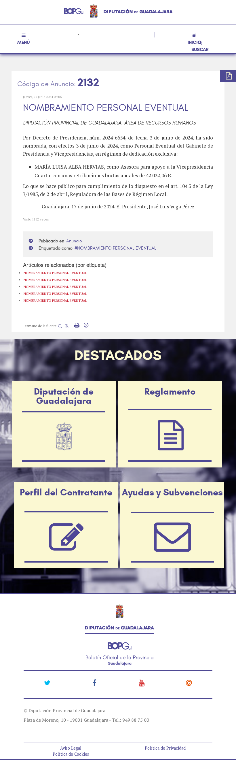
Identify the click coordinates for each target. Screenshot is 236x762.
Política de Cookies (71, 754)
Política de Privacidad (165, 748)
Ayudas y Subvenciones (172, 492)
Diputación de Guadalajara (64, 396)
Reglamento (169, 391)
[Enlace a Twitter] (47, 682)
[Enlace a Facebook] (94, 682)
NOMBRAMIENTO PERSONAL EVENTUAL (116, 248)
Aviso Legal (70, 748)
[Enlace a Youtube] (142, 682)
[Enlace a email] (189, 682)
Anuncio (74, 241)
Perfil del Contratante (66, 492)
